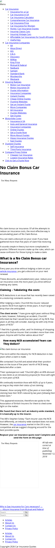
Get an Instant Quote (20, 104)
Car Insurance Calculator (22, 17)
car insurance (20, 424)
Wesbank (14, 79)
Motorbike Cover (13, 118)
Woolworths (16, 76)
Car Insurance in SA (19, 14)
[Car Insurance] (1, 1)
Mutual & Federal (18, 65)
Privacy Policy (11, 528)
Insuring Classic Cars (20, 31)
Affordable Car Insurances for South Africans (31, 37)
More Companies (18, 107)
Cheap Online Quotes (20, 98)
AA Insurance (16, 110)
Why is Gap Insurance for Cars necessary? (21, 506)
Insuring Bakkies (13, 82)
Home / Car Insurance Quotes (24, 28)
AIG (12, 51)
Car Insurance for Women (22, 25)
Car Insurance (12, 9)
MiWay (13, 59)
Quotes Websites (18, 112)
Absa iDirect (16, 48)
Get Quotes (15, 115)
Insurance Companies (20, 93)
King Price (15, 62)
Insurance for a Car (19, 11)
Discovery (15, 56)
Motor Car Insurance (20, 84)
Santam (14, 70)
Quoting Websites (19, 101)
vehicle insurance (8, 271)
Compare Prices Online (16, 152)
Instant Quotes (17, 96)
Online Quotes (17, 129)
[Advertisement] (20, 498)
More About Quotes (19, 135)
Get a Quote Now (18, 132)
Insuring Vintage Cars (20, 34)
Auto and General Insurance (23, 124)
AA (11, 45)
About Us (9, 522)
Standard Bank (17, 73)
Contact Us (10, 525)
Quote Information (19, 90)
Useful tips (15, 40)
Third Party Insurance (20, 149)
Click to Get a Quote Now (17, 160)
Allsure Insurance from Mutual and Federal (22, 509)
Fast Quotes (16, 141)
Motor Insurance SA (19, 87)
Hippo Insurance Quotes (22, 138)
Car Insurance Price (19, 23)
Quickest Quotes (13, 143)
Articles (8, 520)
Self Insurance (17, 146)
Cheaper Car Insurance (21, 155)
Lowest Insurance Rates (21, 157)
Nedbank (14, 68)
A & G (12, 54)
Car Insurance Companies (17, 42)
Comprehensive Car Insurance (24, 20)
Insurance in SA (17, 121)
